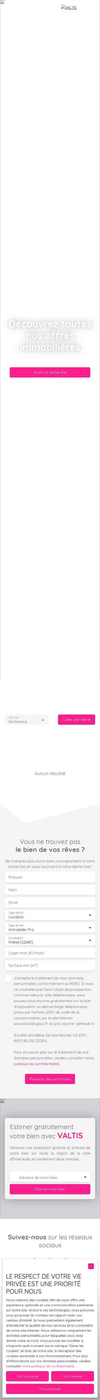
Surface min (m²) (23, 965)
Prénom (16, 877)
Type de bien (16, 925)
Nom (13, 890)
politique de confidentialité (36, 1063)
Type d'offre (16, 912)
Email (13, 902)
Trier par (13, 717)
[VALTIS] (78, 9)
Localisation (15, 938)
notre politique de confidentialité (48, 1366)
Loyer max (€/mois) (26, 953)
